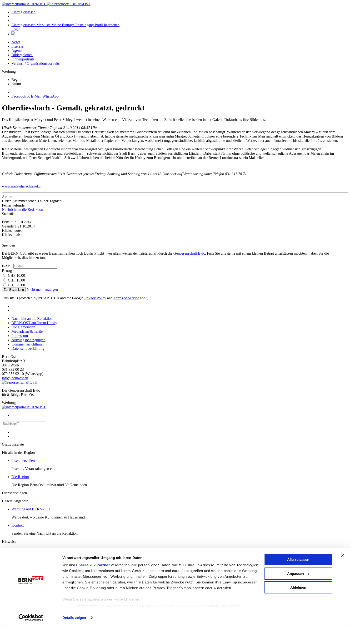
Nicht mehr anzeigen (42, 289)
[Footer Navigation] (13, 34)
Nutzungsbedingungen (28, 340)
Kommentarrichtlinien (27, 344)
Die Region (20, 477)
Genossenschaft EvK (189, 253)
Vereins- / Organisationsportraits (35, 63)
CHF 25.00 (16, 285)
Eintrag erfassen (23, 12)
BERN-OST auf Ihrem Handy (34, 323)
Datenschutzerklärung (27, 348)
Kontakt (17, 525)
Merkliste (43, 25)
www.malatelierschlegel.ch (22, 186)
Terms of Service (126, 298)
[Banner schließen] (342, 555)
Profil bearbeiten (107, 25)
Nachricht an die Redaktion (22, 209)
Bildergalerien (22, 55)
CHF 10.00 (16, 275)
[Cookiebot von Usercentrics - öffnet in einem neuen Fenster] (31, 617)
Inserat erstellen (23, 461)
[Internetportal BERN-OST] (46, 4)
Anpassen (295, 574)
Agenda (17, 51)
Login (15, 29)
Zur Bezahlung (14, 289)
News (15, 42)
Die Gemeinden (23, 327)
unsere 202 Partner (93, 565)
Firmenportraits (22, 59)
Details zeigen (74, 618)
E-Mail (7, 266)
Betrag (7, 271)
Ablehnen (298, 587)
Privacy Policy (95, 298)
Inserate (17, 46)
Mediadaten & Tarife (27, 331)
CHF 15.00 (16, 280)
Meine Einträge (63, 25)
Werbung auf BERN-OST (31, 509)
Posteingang (85, 25)
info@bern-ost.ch (15, 378)
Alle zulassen (298, 560)
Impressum (19, 336)
